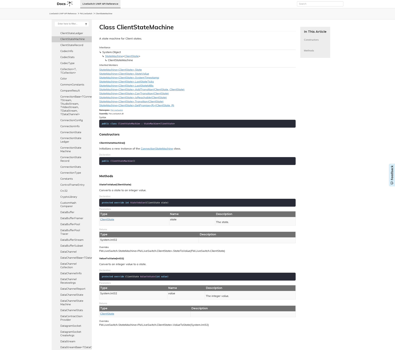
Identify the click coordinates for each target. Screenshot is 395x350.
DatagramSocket (70, 325)
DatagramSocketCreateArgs (70, 333)
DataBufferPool (70, 224)
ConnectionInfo (70, 126)
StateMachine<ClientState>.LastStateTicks (126, 82)
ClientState (132, 56)
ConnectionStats (70, 166)
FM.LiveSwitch (86, 14)
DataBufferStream (71, 239)
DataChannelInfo (71, 273)
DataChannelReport (72, 288)
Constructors (311, 42)
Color (63, 78)
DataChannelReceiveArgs (68, 281)
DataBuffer (67, 212)
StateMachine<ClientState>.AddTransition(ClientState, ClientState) (142, 89)
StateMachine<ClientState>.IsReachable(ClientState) (133, 97)
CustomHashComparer (68, 204)
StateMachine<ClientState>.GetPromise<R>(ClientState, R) (136, 105)
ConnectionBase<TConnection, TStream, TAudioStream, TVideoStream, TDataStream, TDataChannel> (76, 105)
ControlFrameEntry (72, 184)
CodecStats (67, 57)
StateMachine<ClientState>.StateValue (124, 74)
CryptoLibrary (68, 196)
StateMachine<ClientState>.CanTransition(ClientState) (134, 93)
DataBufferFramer (71, 218)
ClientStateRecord (71, 45)
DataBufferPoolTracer (70, 232)
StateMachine (114, 56)
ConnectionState (70, 132)
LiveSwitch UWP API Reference (100, 3)
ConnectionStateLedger (70, 140)
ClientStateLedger (71, 33)
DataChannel (68, 251)
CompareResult (70, 90)
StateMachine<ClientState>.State (120, 70)
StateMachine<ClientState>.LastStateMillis (126, 86)
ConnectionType (70, 172)
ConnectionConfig (71, 120)
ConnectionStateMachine (70, 149)
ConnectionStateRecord (70, 159)
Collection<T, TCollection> (68, 71)
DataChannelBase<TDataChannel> (76, 257)
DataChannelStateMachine (71, 302)
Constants (66, 178)
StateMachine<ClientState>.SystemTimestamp (129, 78)
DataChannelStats (71, 310)
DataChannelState (71, 294)
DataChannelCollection (68, 265)
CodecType (67, 63)
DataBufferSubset (71, 245)
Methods (309, 53)
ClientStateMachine (104, 14)
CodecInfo (66, 51)
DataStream (67, 341)
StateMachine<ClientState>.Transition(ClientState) (131, 101)
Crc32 (64, 190)
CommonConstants (72, 84)
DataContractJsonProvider (71, 318)
